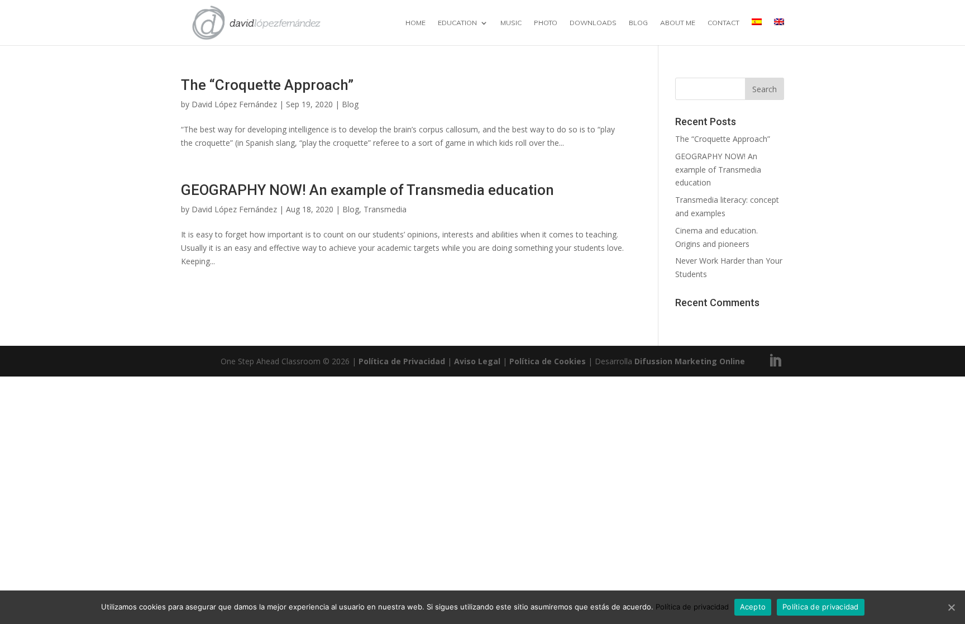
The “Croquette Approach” (267, 85)
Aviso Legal (477, 361)
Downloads (593, 23)
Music (511, 23)
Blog (638, 23)
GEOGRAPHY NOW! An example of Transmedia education (367, 190)
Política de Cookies (547, 361)
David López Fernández (234, 104)
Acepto (753, 606)
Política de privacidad (692, 606)
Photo (545, 23)
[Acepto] (951, 607)
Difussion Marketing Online (689, 361)
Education (457, 23)
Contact (723, 23)
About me (677, 23)
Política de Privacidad (402, 361)
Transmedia (385, 209)
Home (415, 23)
